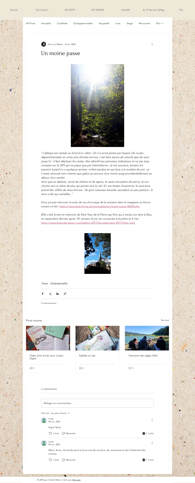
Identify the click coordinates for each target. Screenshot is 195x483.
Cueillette (62, 23)
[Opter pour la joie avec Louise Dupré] (48, 338)
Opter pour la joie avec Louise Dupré (46, 357)
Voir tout (165, 320)
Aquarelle (104, 23)
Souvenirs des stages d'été (143, 355)
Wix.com (76, 479)
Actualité (46, 23)
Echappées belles (83, 23)
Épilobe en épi (87, 355)
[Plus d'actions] (152, 44)
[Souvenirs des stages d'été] (147, 338)
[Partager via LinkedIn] (57, 293)
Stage (130, 23)
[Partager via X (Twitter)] (50, 293)
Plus (158, 23)
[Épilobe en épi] (98, 338)
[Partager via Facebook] (42, 293)
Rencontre (144, 23)
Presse (45, 283)
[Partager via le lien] (65, 293)
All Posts (30, 23)
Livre (118, 23)
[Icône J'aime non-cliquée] (50, 433)
